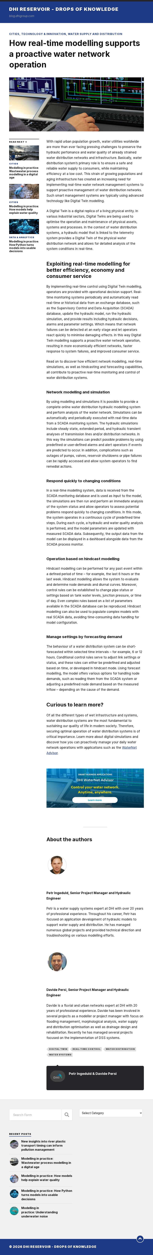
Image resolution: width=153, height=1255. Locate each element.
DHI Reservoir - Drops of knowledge (64, 9)
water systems (60, 1054)
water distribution (120, 1049)
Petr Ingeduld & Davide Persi (93, 1073)
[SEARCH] (66, 1115)
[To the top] (140, 1239)
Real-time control (87, 1049)
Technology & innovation (43, 34)
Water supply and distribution (95, 34)
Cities (14, 34)
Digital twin (58, 1049)
